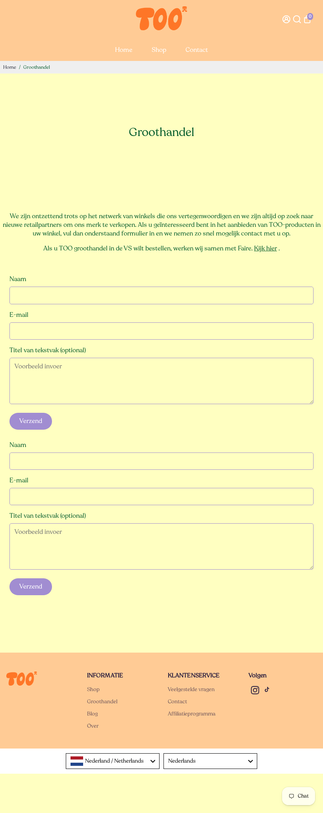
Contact (197, 50)
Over (92, 726)
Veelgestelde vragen (191, 689)
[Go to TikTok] (267, 691)
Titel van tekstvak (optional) (47, 350)
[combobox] (113, 761)
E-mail (18, 315)
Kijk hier (265, 248)
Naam (17, 279)
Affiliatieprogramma (191, 713)
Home (123, 50)
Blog (92, 713)
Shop (159, 50)
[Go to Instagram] (255, 691)
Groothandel (102, 701)
